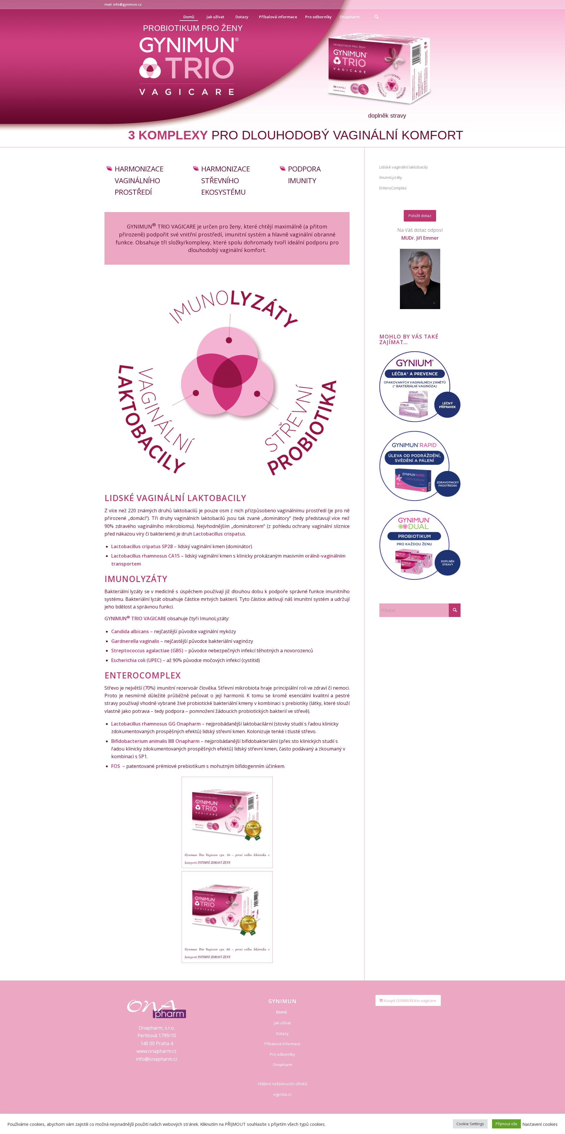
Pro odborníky (282, 1054)
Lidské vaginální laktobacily (403, 167)
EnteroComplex (393, 188)
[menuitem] (188, 16)
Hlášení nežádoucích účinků (282, 1083)
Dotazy (282, 1033)
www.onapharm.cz (157, 1051)
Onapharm (282, 1064)
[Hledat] (376, 16)
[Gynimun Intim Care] (420, 386)
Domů (281, 1012)
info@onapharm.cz (156, 1059)
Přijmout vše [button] (506, 1123)
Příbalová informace (282, 1043)
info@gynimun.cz (127, 4)
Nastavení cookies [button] (540, 1124)
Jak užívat (282, 1022)
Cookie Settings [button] (470, 1123)
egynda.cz (282, 1094)
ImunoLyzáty (390, 177)
